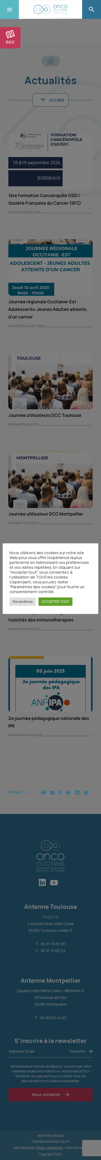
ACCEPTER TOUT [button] (55, 601)
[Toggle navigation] (9, 9)
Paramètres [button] (23, 601)
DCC (10, 42)
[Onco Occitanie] (50, 9)
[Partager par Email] (52, 792)
